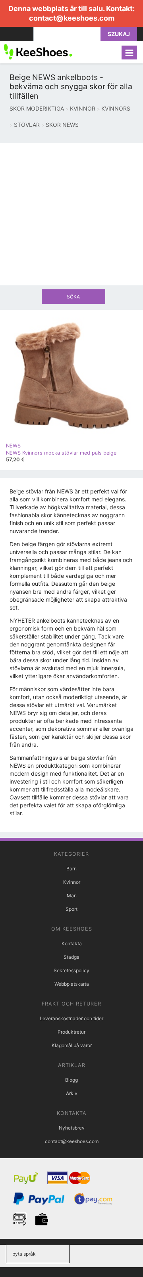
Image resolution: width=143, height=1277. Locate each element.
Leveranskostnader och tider (71, 1018)
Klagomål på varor (72, 1045)
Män (72, 895)
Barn (71, 869)
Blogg (71, 1080)
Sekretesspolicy (71, 970)
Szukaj (119, 34)
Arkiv (71, 1093)
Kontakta (72, 943)
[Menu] (129, 52)
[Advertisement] (71, 214)
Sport (71, 909)
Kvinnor (71, 882)
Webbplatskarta (71, 984)
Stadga (71, 957)
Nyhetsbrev (72, 1128)
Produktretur (71, 1032)
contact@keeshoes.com (71, 18)
